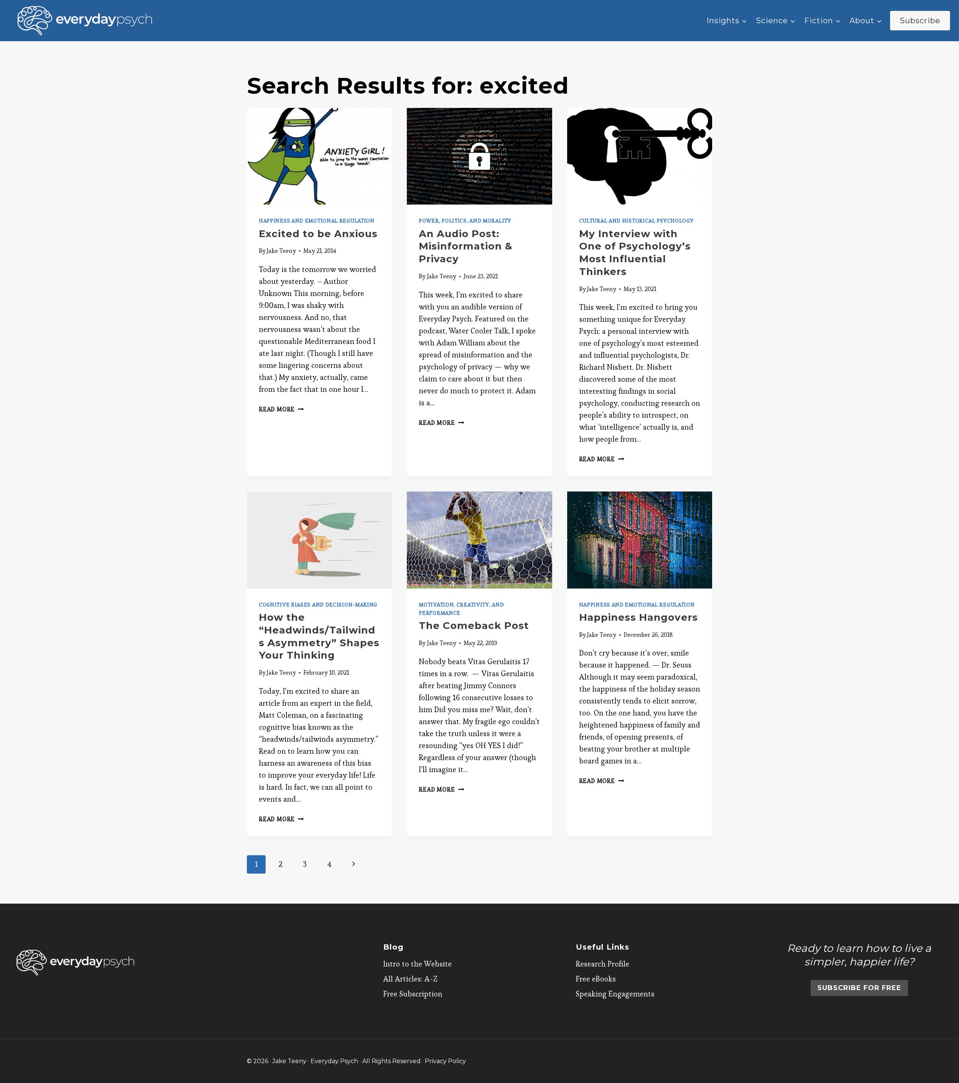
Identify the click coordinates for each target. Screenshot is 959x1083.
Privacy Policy (445, 1061)
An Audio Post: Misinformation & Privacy (465, 246)
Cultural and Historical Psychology (636, 220)
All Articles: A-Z (410, 979)
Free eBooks (596, 979)
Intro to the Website (417, 964)
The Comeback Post (474, 626)
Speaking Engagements (615, 994)
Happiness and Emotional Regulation (317, 220)
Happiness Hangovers (638, 617)
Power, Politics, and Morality (465, 220)
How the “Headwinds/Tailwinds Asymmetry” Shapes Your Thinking (319, 636)
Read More (281, 409)
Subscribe (920, 20)
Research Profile (602, 964)
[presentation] (319, 156)
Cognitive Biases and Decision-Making (318, 604)
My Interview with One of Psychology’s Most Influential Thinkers (635, 253)
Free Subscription (412, 994)
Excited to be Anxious (318, 234)
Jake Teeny (281, 251)
